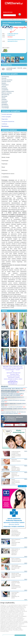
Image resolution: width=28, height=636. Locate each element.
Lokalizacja (4, 123)
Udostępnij (20, 424)
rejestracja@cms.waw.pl (12, 41)
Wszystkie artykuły (22, 486)
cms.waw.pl (10, 36)
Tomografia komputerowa (8, 121)
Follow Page (8, 424)
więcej (24, 388)
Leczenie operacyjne (7, 114)
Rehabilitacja (5, 126)
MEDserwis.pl (5, 19)
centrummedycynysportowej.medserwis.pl (16, 39)
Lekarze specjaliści (6, 116)
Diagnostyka (5, 119)
